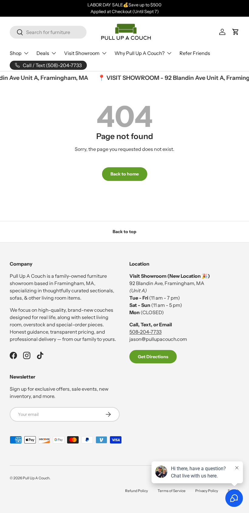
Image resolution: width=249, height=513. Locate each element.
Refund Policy (136, 490)
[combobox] (48, 32)
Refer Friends (194, 53)
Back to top (124, 231)
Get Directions (153, 356)
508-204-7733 (145, 332)
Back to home (125, 174)
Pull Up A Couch (36, 478)
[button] (235, 32)
